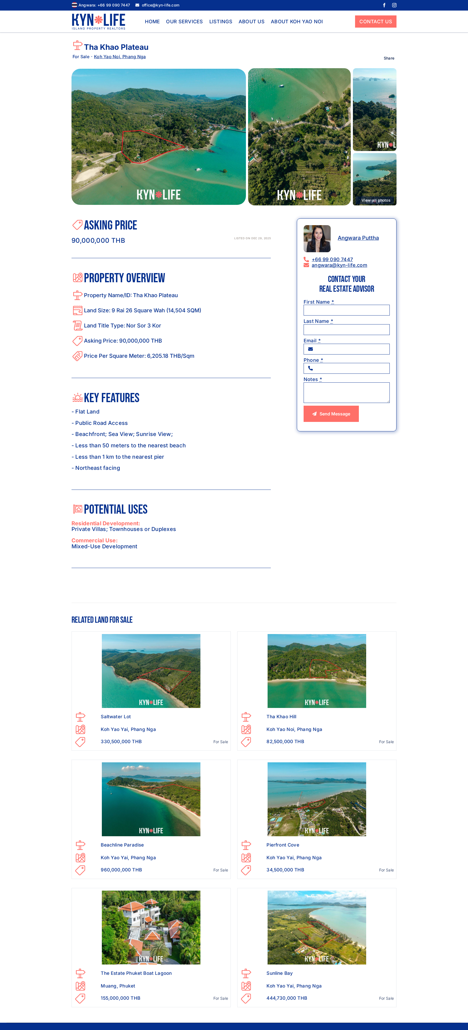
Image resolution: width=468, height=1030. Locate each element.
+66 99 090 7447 (332, 259)
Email (312, 340)
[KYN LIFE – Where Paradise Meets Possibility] (99, 16)
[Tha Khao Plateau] (159, 71)
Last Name (318, 321)
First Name (319, 302)
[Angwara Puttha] (317, 227)
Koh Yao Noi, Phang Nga (120, 56)
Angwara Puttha (358, 238)
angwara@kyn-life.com (339, 265)
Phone (313, 360)
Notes (313, 379)
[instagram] (394, 5)
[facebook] (384, 5)
